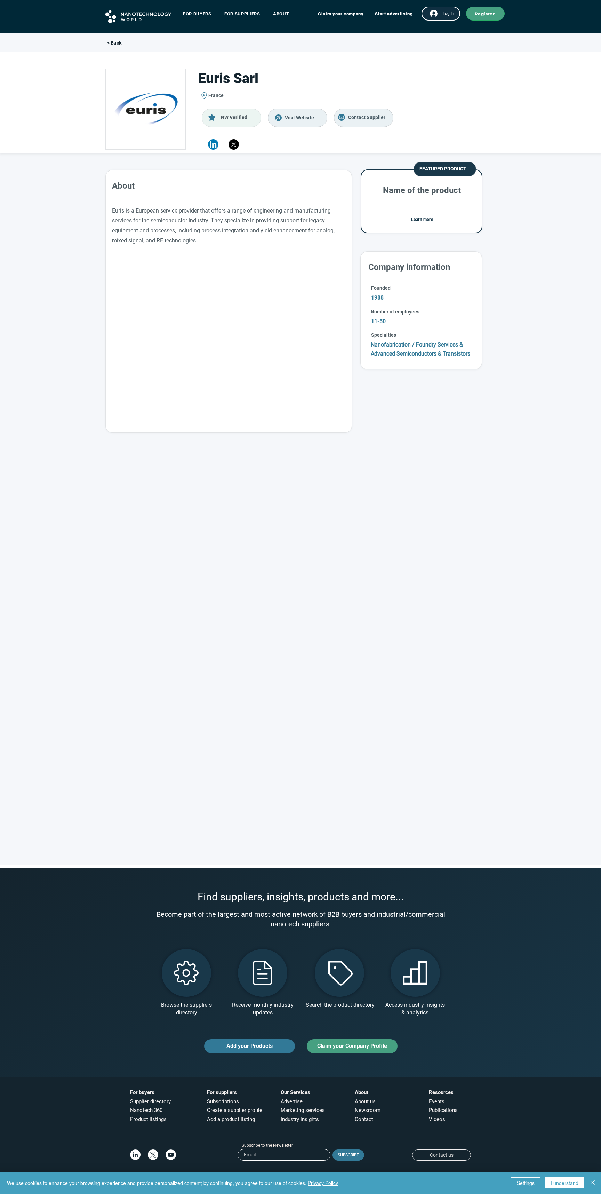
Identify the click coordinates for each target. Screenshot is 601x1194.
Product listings (148, 1119)
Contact (365, 1119)
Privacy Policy (323, 1182)
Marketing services (303, 1110)
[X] (234, 144)
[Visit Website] (297, 118)
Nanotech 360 (146, 1110)
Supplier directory (150, 1101)
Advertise (292, 1101)
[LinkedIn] (135, 1154)
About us (365, 1101)
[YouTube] (171, 1154)
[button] (200, 14)
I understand (564, 1182)
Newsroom (367, 1110)
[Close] (592, 1182)
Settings (526, 1182)
